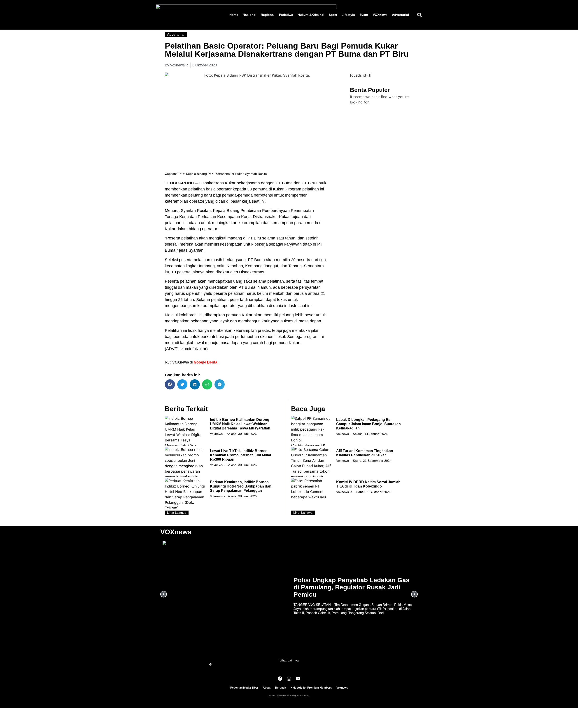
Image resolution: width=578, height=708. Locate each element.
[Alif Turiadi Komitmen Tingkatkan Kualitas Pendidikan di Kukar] (311, 462)
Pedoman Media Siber (244, 687)
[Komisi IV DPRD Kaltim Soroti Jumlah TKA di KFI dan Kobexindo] (311, 493)
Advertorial (400, 14)
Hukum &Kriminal (311, 14)
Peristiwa (286, 14)
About (266, 687)
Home (233, 14)
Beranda (280, 687)
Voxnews (216, 434)
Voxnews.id (344, 492)
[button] (419, 15)
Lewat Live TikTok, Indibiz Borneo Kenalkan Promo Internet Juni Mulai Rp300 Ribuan (240, 455)
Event (363, 14)
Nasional (249, 14)
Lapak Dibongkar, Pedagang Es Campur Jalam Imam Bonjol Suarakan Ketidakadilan (368, 424)
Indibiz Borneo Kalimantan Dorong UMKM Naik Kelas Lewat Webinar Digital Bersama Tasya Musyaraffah (240, 424)
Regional (268, 14)
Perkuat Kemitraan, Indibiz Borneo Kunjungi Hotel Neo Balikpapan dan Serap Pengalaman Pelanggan (240, 486)
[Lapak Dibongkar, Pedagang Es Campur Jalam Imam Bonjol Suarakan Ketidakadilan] (311, 431)
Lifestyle (348, 14)
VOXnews (380, 14)
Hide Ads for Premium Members (311, 687)
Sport (333, 14)
